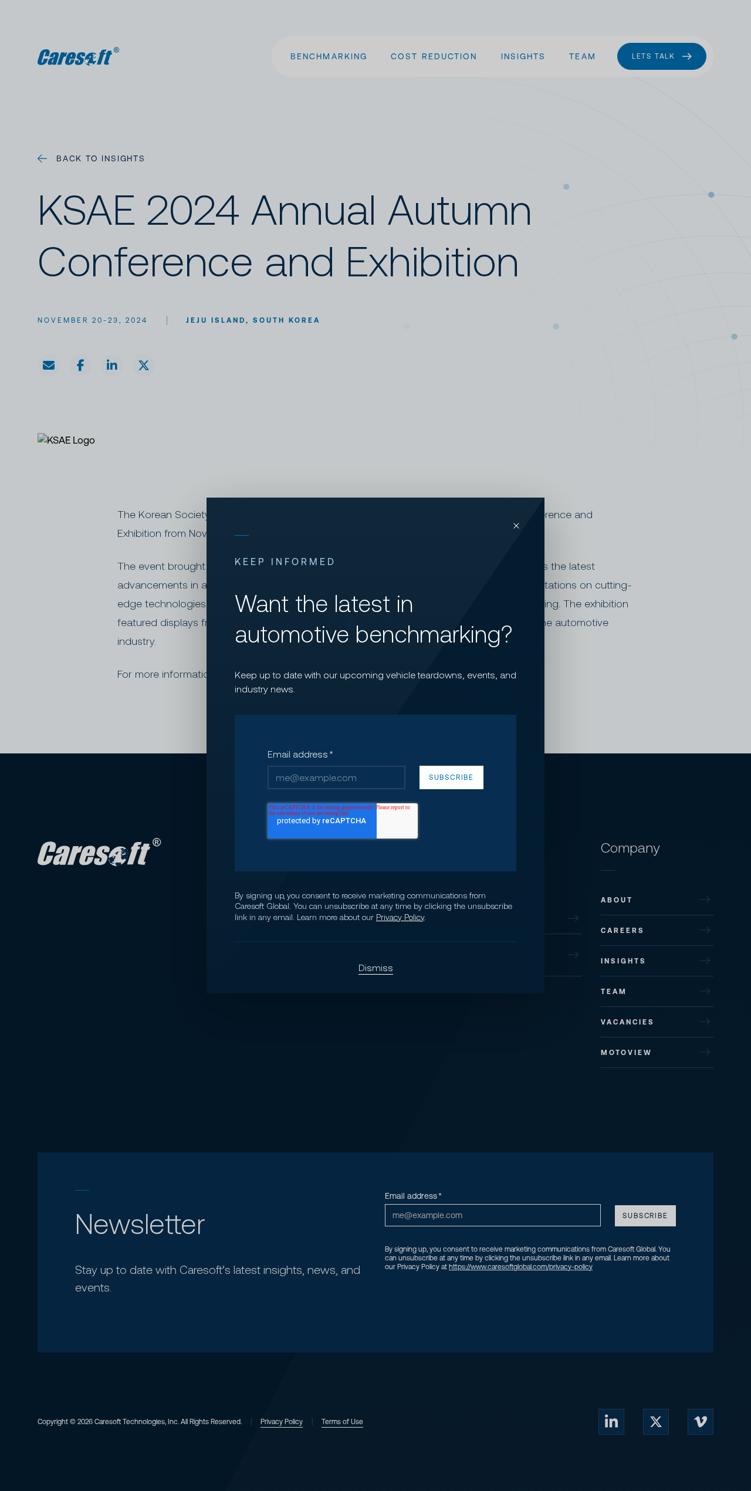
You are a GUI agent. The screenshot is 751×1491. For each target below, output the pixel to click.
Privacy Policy (400, 917)
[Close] (516, 526)
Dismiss (375, 967)
